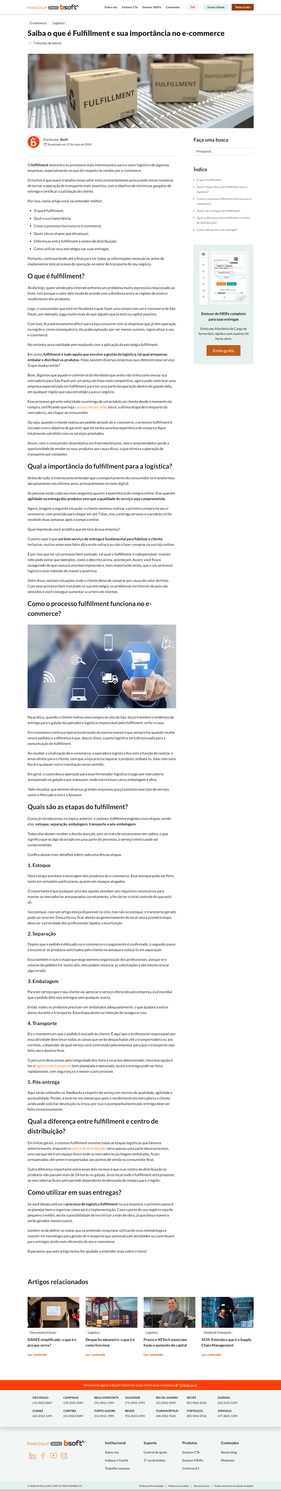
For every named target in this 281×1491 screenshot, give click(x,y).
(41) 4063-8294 (73, 1413)
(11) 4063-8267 (42, 1400)
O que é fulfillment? (209, 180)
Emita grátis (223, 350)
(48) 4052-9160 (167, 1413)
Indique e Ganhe (116, 1460)
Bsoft (64, 139)
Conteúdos (173, 7)
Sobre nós (111, 7)
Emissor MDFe (151, 7)
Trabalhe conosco (117, 1468)
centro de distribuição (88, 1148)
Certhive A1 (190, 1468)
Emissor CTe (130, 7)
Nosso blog (229, 1452)
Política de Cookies (178, 1485)
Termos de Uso (201, 1485)
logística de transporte (53, 1065)
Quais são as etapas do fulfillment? (218, 210)
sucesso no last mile (90, 407)
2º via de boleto (154, 1460)
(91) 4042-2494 (135, 1413)
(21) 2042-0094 (167, 1400)
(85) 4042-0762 (197, 1413)
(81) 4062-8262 (197, 1400)
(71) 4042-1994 (135, 1400)
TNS (192, 7)
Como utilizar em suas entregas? (217, 229)
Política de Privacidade (151, 1485)
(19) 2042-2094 (73, 1400)
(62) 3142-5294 (227, 1400)
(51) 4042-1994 (104, 1413)
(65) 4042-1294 (42, 1413)
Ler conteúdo (37, 1354)
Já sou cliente (215, 7)
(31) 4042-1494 (106, 1400)
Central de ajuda (155, 1452)
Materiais (228, 1460)
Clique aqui (188, 1385)
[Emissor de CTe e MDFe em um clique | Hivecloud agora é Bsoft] (53, 7)
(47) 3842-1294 (227, 1413)
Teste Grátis (242, 7)
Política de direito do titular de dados (233, 1485)
